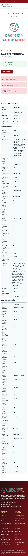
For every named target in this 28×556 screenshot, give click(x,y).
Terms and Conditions (20, 542)
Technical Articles (5, 539)
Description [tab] (7, 99)
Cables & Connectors (20, 523)
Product (10, 13)
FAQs (2, 537)
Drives (2, 518)
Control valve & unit (6, 523)
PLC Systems (4, 515)
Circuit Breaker (4, 528)
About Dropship (18, 534)
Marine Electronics (19, 518)
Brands (16, 537)
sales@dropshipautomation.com (17, 1)
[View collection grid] (14, 16)
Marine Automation (19, 515)
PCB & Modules (18, 521)
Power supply (4, 526)
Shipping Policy (4, 542)
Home (6, 13)
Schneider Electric (19, 526)
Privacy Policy (18, 539)
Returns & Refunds (5, 545)
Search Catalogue (19, 545)
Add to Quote (7, 71)
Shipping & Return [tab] (18, 99)
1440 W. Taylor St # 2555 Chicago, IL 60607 (11, 506)
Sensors (3, 521)
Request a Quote (5, 534)
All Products (18, 528)
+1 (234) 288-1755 (8, 1)
